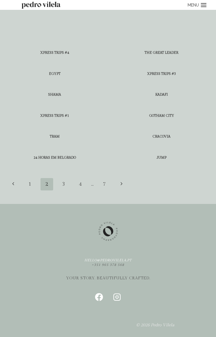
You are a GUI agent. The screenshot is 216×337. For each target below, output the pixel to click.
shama (54, 94)
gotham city (161, 116)
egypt (54, 74)
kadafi (161, 94)
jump (161, 157)
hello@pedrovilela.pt (108, 260)
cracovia (161, 136)
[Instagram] (117, 297)
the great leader (161, 53)
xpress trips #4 (54, 53)
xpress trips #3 (161, 74)
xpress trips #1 (54, 116)
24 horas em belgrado (54, 157)
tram (55, 136)
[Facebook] (99, 297)
